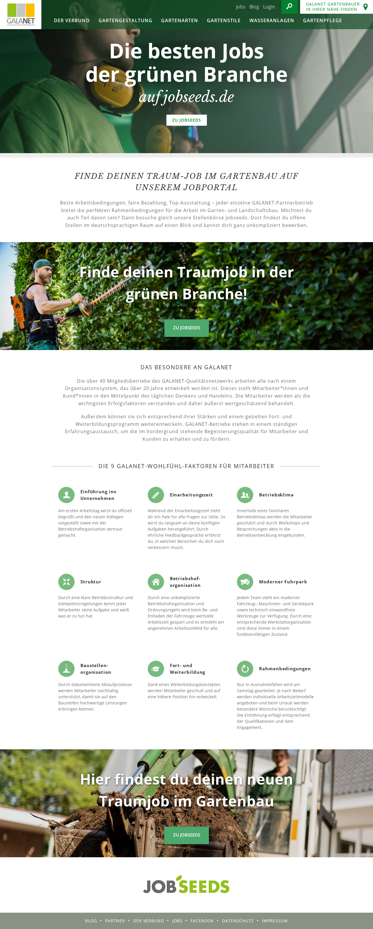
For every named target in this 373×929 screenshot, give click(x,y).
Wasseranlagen (271, 20)
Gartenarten (179, 20)
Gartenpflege (322, 20)
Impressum (275, 920)
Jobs (240, 7)
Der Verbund (72, 20)
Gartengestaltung (125, 20)
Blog (254, 7)
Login (269, 7)
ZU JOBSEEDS (186, 120)
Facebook (202, 920)
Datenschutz (238, 920)
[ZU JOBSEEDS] (186, 76)
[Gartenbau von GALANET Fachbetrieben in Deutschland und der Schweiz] (20, 14)
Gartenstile (224, 20)
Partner (115, 920)
